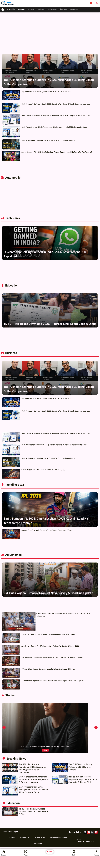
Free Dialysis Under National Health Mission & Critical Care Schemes (63, 615)
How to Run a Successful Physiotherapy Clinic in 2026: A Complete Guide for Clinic (55, 115)
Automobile (11, 9)
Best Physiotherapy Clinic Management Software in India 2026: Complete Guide (54, 127)
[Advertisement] (50, 32)
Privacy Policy (39, 838)
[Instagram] (92, 832)
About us (11, 838)
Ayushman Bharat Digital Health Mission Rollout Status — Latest (48, 634)
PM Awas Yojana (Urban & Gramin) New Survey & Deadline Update (48, 593)
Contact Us (24, 838)
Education (31, 9)
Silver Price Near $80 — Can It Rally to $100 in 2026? (43, 470)
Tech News (21, 9)
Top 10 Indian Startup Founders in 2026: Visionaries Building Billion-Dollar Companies (49, 82)
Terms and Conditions (58, 838)
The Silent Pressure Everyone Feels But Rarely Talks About (45, 746)
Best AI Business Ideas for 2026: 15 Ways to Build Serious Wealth (48, 140)
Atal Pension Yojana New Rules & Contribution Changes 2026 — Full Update (52, 680)
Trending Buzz (51, 9)
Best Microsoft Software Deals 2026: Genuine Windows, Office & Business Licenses (55, 104)
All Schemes (63, 9)
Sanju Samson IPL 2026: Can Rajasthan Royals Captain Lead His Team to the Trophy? (56, 152)
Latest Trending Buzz (11, 831)
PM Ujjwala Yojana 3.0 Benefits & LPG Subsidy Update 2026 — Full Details (52, 657)
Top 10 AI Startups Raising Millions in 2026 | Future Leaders (46, 91)
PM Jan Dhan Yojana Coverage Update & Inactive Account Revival (48, 669)
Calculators (74, 9)
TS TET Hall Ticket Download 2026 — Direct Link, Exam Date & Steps (50, 324)
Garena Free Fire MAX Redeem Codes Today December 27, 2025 (47, 530)
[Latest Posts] (91, 3)
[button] (4, 727)
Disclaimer (38, 843)
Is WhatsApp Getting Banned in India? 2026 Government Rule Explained (45, 254)
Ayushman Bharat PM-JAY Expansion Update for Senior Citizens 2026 (50, 646)
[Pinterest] (96, 832)
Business (40, 9)
